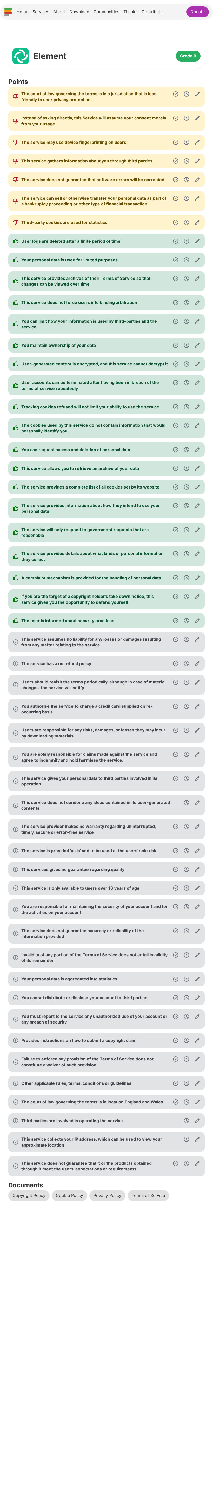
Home (22, 11)
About (59, 11)
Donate (197, 11)
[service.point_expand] (175, 94)
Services (40, 11)
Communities (106, 11)
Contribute (152, 11)
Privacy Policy (107, 1195)
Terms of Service (148, 1195)
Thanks (130, 11)
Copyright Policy (28, 1195)
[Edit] (197, 94)
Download (79, 11)
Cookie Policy (69, 1195)
